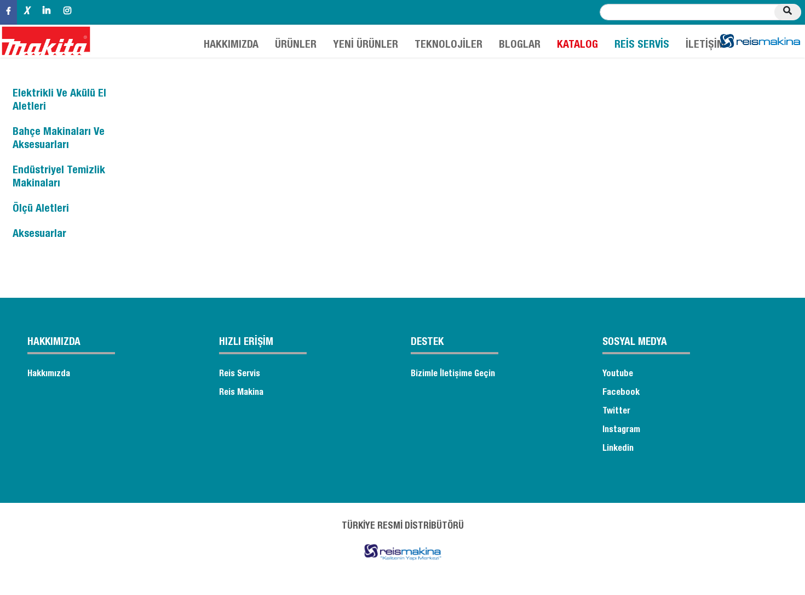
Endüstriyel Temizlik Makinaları (59, 178)
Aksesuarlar (39, 234)
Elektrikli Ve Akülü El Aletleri (59, 101)
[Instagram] (67, 12)
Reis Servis (239, 374)
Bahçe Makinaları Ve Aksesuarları (59, 139)
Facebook (621, 393)
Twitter (616, 411)
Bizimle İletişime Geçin (453, 374)
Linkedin (618, 449)
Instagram (621, 430)
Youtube (617, 374)
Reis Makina (241, 393)
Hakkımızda (48, 374)
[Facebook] (8, 12)
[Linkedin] (46, 12)
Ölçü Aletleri (41, 209)
